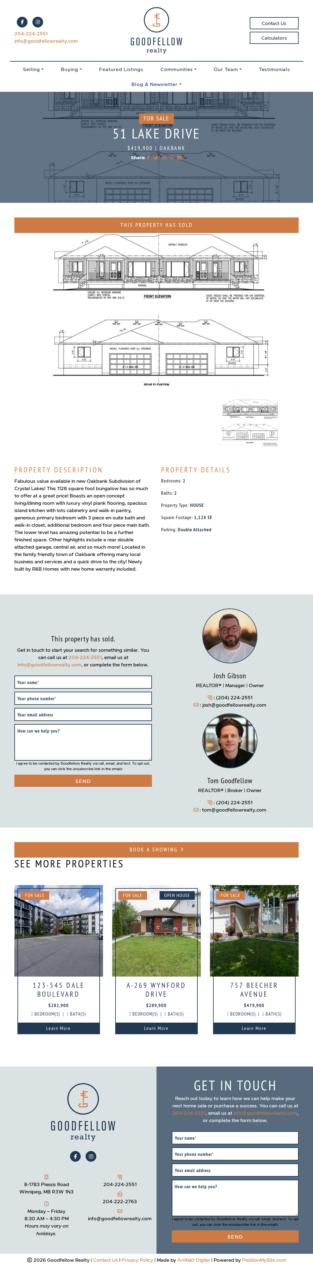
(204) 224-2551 (234, 697)
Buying (69, 69)
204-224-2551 (31, 33)
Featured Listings (121, 69)
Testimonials (274, 69)
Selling (31, 69)
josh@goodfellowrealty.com (234, 705)
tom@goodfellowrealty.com (234, 810)
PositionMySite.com (264, 1260)
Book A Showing (155, 850)
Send (83, 781)
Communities (176, 69)
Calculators (274, 38)
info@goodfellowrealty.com (46, 41)
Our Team (226, 69)
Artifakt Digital (193, 1260)
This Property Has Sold (156, 225)
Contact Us (274, 23)
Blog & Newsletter (154, 84)
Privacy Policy (137, 1260)
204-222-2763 (120, 1201)
